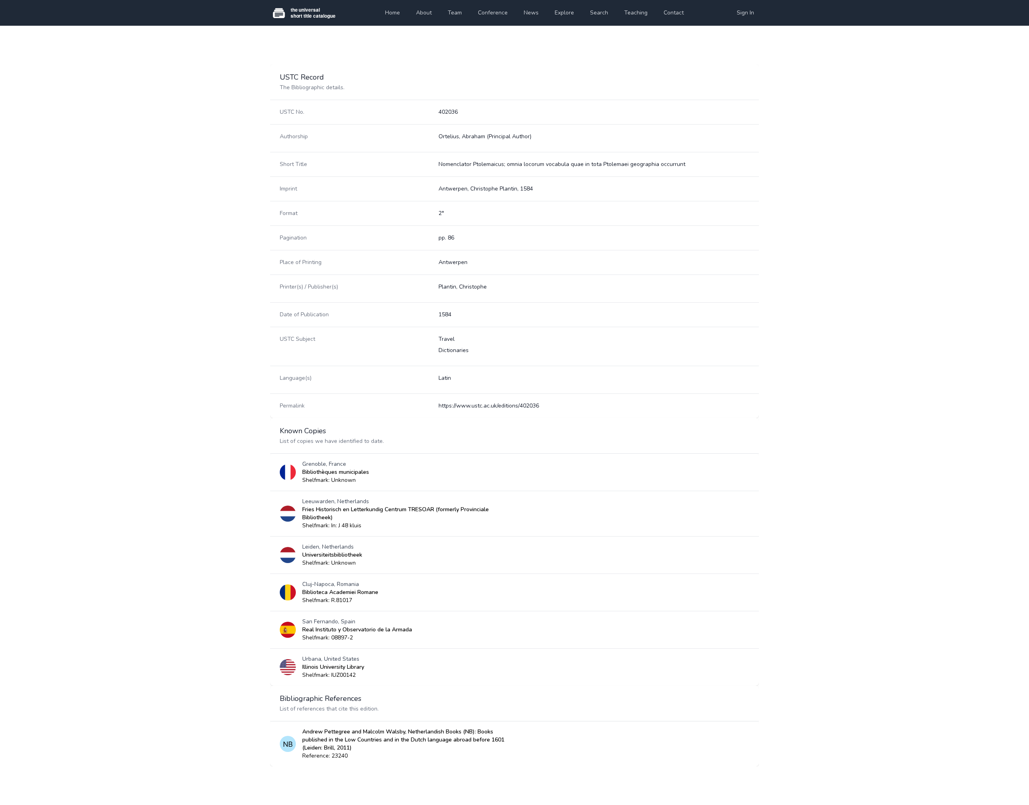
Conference (493, 12)
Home (392, 12)
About (424, 12)
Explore (564, 12)
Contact (674, 12)
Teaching (636, 12)
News (531, 12)
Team (455, 12)
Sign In (745, 12)
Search (599, 12)
